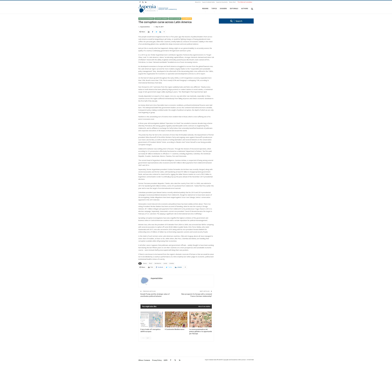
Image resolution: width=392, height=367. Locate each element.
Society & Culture (175, 18)
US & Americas (186, 18)
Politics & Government (146, 18)
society (165, 263)
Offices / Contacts (144, 360)
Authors (244, 8)
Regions (205, 8)
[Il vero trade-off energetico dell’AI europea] (151, 319)
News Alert (232, 2)
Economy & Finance (161, 18)
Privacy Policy (157, 360)
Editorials (234, 8)
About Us (198, 2)
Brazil (150, 263)
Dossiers (223, 8)
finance (145, 263)
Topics (214, 8)
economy (171, 263)
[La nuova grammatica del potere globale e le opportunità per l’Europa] (200, 319)
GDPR (165, 360)
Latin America (157, 263)
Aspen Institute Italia (208, 2)
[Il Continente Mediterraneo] (176, 319)
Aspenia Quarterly (222, 2)
